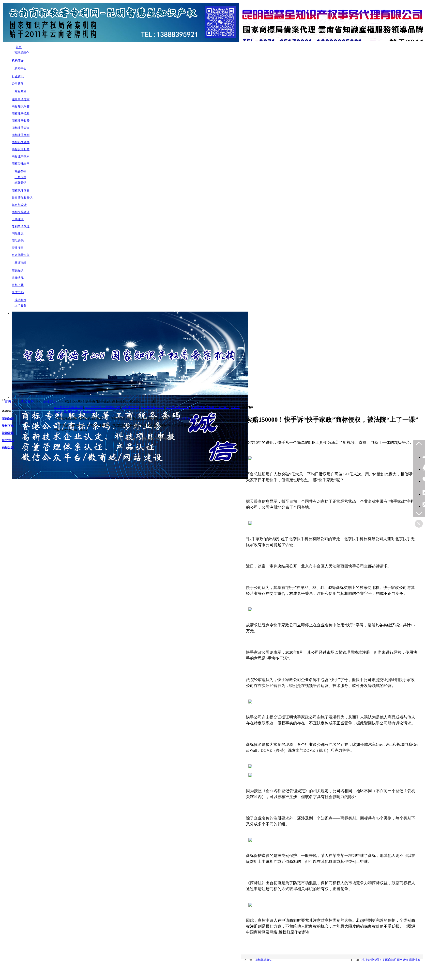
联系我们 (89, 411)
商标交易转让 (21, 212)
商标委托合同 (21, 163)
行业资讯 (18, 76)
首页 (7, 401)
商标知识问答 (21, 106)
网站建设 (18, 233)
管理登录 (162, 438)
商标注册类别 (21, 135)
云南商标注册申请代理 (68, 407)
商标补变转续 (21, 142)
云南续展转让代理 (177, 407)
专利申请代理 (21, 226)
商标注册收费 (21, 120)
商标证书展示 (21, 156)
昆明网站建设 (130, 407)
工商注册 (18, 219)
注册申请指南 (21, 99)
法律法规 (18, 278)
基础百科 (27, 401)
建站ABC (148, 438)
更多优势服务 (21, 255)
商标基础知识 (264, 960)
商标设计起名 (21, 149)
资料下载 (18, 285)
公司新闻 (18, 83)
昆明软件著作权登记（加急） (210, 407)
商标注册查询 (21, 128)
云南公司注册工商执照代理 (102, 407)
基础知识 (18, 270)
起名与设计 (19, 205)
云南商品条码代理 (152, 407)
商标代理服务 (21, 190)
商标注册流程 (21, 113)
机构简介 (18, 60)
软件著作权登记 (22, 198)
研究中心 (18, 292)
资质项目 (18, 248)
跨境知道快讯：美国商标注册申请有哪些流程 (391, 960)
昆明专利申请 (73, 411)
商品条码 (18, 240)
